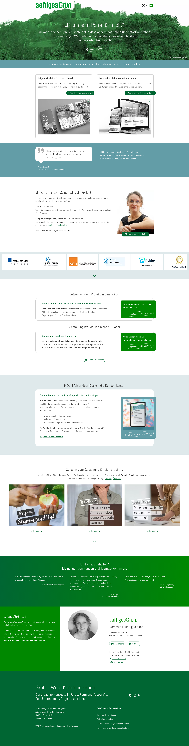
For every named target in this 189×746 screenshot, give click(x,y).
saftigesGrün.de (48, 726)
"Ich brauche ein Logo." (107, 715)
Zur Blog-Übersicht (113, 478)
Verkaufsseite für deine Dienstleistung (113, 728)
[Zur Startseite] (53, 5)
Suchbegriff (147, 5)
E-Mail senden (118, 662)
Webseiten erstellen (105, 719)
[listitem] (17, 262)
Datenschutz (74, 726)
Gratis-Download (132, 63)
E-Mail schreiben (45, 718)
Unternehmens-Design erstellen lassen (113, 723)
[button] (143, 5)
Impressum (61, 726)
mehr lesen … (36, 531)
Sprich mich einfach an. (58, 225)
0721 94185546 (119, 658)
